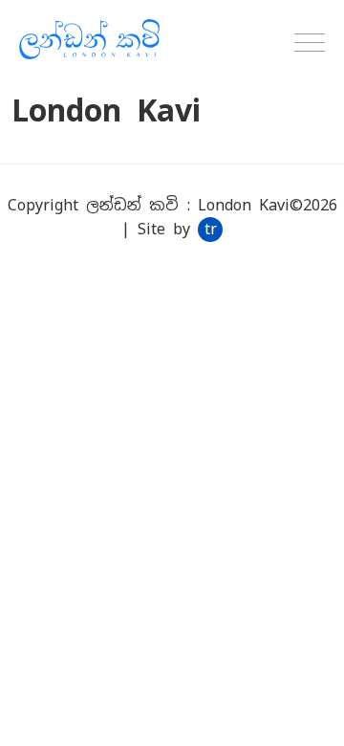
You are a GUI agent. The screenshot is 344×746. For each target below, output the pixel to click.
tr (210, 229)
